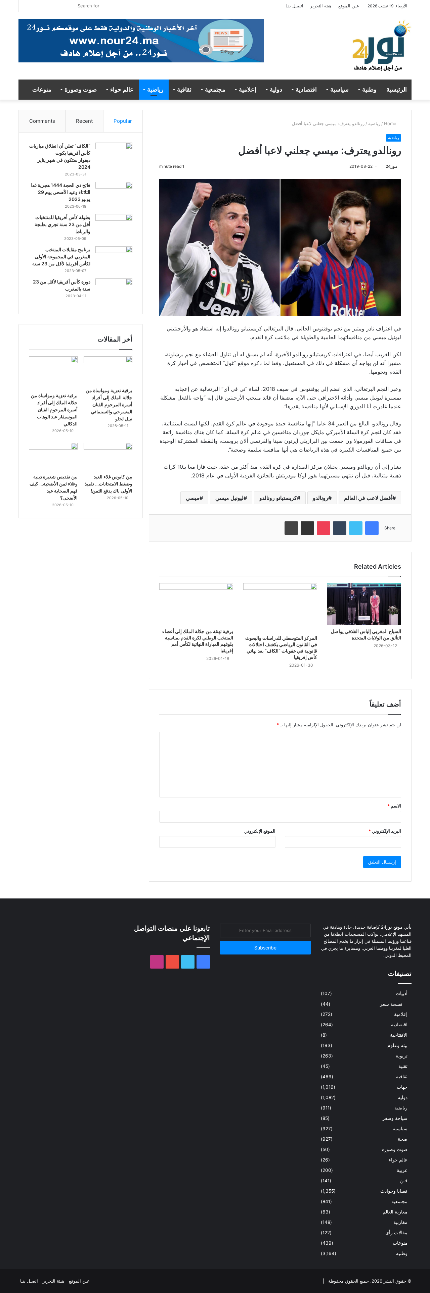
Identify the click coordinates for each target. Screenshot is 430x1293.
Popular (123, 121)
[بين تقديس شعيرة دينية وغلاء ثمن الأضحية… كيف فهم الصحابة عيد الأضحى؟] (53, 456)
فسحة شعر (391, 1004)
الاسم (394, 806)
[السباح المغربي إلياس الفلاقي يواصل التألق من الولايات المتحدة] (364, 604)
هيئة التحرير (321, 5)
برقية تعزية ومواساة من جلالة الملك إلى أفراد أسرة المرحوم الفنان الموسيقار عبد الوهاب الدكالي (54, 409)
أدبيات (401, 993)
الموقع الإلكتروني (259, 831)
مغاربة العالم (395, 1211)
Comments (42, 121)
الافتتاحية (398, 1035)
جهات (402, 1087)
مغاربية (400, 1222)
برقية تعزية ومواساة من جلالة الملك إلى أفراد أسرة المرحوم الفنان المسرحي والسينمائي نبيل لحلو (109, 404)
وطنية (369, 89)
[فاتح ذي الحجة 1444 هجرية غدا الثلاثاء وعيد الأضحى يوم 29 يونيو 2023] (113, 194)
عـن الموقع (348, 5)
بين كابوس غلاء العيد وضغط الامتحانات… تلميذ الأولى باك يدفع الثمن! (108, 484)
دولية (276, 89)
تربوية (401, 1055)
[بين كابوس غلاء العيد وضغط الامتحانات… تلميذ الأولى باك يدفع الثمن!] (108, 456)
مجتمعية (215, 89)
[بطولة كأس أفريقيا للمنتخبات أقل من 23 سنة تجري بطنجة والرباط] (113, 226)
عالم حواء (122, 89)
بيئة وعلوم (397, 1045)
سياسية (339, 89)
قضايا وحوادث (393, 1191)
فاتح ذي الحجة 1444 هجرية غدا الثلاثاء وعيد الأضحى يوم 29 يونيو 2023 (60, 192)
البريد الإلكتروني (385, 831)
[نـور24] (381, 49)
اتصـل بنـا (294, 5)
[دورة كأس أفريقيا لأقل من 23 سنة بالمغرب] (113, 291)
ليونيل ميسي (229, 498)
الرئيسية (396, 89)
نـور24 (391, 166)
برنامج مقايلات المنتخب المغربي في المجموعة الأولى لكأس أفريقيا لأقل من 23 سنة (61, 256)
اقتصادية (306, 89)
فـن (403, 1180)
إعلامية (247, 89)
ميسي (193, 498)
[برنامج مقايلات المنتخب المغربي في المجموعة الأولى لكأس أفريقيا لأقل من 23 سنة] (113, 258)
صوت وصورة (80, 89)
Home (391, 123)
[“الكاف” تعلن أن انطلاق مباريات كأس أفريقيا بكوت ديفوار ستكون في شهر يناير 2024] (113, 155)
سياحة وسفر (394, 1118)
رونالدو (320, 498)
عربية (402, 1170)
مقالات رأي (396, 1232)
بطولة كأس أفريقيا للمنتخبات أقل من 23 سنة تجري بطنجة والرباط (62, 224)
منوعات (41, 89)
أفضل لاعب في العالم (368, 498)
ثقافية (184, 89)
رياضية (155, 89)
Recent (84, 121)
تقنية (402, 1066)
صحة (402, 1139)
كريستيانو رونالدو (278, 498)
